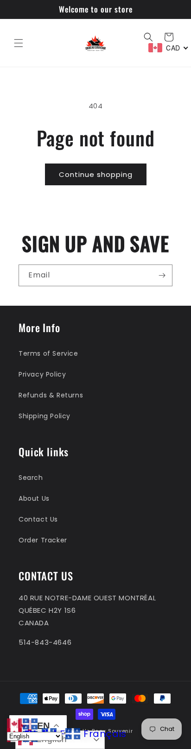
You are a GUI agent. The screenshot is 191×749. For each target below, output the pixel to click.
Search (31, 477)
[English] (15, 723)
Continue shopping (96, 174)
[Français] (30, 723)
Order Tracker (43, 540)
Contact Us (38, 519)
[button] (18, 43)
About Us (34, 498)
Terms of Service (48, 353)
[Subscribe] (162, 275)
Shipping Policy (44, 416)
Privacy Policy (42, 374)
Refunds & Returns (51, 395)
